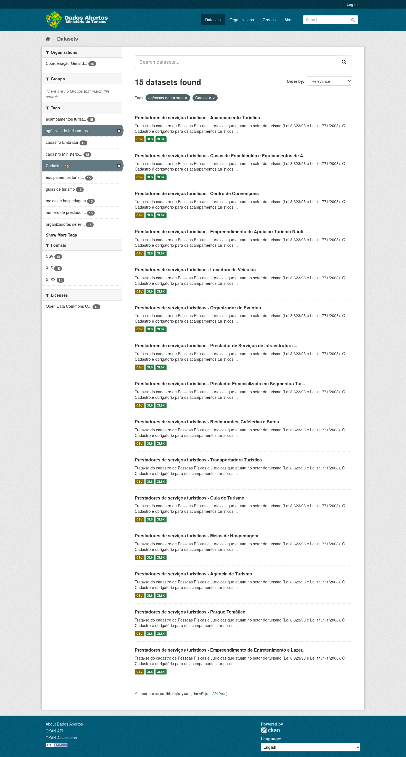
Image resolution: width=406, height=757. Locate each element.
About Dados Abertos (64, 724)
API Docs (219, 693)
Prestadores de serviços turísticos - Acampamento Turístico (197, 117)
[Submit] (353, 19)
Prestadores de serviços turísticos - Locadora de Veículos (195, 269)
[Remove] (186, 98)
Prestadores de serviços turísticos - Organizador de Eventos (198, 307)
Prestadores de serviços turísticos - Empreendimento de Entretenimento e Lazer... (220, 650)
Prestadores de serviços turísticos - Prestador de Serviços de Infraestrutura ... (216, 345)
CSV (139, 139)
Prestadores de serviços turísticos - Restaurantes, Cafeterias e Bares (207, 421)
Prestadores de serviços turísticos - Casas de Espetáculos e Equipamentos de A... (221, 155)
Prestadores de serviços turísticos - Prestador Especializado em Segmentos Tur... (220, 383)
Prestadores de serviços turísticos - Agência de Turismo (193, 573)
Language (270, 738)
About (289, 19)
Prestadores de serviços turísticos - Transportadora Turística (198, 459)
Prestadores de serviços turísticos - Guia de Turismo (189, 498)
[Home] (48, 38)
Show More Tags (61, 235)
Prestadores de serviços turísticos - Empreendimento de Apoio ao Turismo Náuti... (221, 231)
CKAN (270, 730)
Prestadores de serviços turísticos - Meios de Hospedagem (196, 535)
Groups (269, 19)
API (201, 693)
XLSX (161, 139)
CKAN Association (61, 737)
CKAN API (54, 731)
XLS (150, 139)
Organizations (242, 19)
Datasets (213, 19)
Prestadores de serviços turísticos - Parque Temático (190, 612)
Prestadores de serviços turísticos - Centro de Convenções (197, 193)
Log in (352, 4)
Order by (295, 81)
